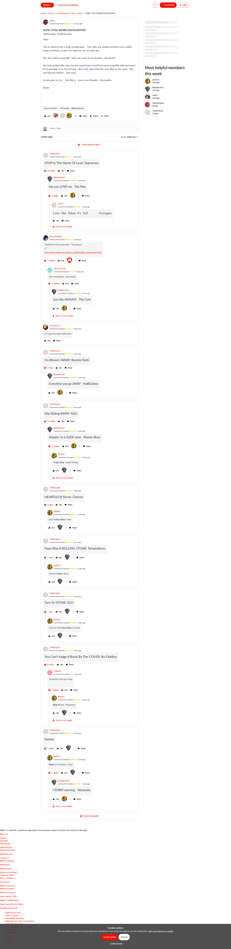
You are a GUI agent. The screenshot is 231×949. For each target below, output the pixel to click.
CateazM (57, 671)
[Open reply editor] (90, 128)
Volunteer (4, 841)
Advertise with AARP (8, 873)
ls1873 (60, 204)
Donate (3, 838)
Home (43, 13)
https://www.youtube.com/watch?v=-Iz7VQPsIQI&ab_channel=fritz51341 (73, 252)
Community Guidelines (68, 5)
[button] (168, 5)
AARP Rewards (6, 848)
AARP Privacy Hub (13, 913)
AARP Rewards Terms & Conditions (19, 921)
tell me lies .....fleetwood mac (72, 108)
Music (80, 13)
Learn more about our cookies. (160, 931)
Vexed (154, 95)
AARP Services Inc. (7, 886)
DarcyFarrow (54, 326)
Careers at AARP (7, 875)
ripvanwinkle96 (55, 237)
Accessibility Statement (14, 918)
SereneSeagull (158, 103)
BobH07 (61, 454)
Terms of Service (12, 916)
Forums (51, 13)
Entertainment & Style (66, 13)
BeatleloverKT (59, 177)
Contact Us (4, 858)
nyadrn (52, 21)
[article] (90, 163)
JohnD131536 (60, 269)
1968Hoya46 (54, 154)
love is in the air (50, 108)
